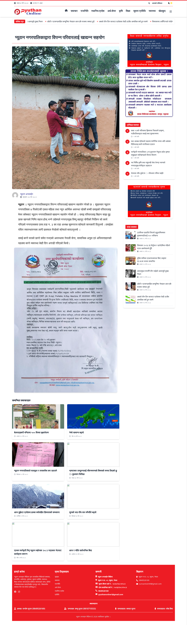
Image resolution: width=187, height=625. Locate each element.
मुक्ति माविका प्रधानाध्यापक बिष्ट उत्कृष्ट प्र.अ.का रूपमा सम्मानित (151, 260)
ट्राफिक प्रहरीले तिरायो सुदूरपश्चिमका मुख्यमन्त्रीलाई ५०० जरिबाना (151, 234)
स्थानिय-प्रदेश (59, 591)
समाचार (57, 580)
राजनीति (57, 584)
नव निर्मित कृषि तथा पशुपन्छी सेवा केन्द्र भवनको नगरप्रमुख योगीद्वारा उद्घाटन (148, 164)
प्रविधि (57, 594)
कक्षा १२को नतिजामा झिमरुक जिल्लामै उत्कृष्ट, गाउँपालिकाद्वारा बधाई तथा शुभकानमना (147, 132)
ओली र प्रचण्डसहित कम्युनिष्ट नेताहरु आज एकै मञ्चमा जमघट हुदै (49, 21)
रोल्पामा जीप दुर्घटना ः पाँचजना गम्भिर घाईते (147, 173)
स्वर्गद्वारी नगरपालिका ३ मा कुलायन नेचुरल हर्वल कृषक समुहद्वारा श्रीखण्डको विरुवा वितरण (150, 153)
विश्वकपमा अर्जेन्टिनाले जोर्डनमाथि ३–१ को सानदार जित (151, 21)
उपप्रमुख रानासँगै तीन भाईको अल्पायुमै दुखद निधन (153, 272)
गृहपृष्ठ (57, 576)
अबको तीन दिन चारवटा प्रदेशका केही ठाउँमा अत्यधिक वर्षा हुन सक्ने (101, 21)
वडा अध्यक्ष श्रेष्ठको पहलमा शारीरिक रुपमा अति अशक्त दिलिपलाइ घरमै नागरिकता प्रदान (151, 143)
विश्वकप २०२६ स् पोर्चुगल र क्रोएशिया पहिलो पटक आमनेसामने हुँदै (153, 247)
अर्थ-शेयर (58, 587)
